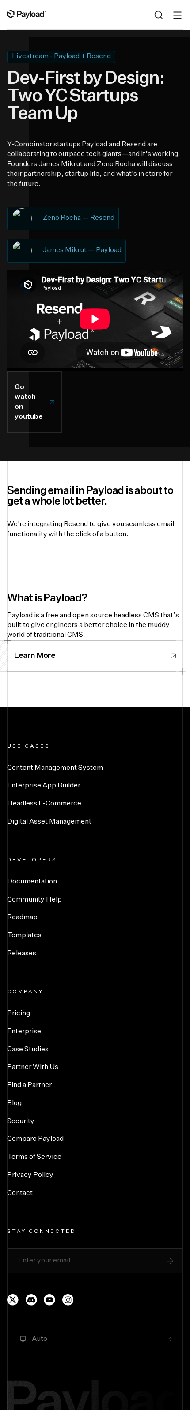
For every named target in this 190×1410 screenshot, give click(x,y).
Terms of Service (34, 1157)
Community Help (34, 899)
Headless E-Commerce (44, 803)
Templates (24, 935)
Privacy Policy (30, 1175)
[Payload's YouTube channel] (49, 1300)
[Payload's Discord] (31, 1300)
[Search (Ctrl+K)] (158, 15)
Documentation (32, 881)
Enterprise (24, 1031)
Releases (21, 953)
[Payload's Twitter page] (13, 1300)
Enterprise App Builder (43, 785)
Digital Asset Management (49, 821)
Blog (14, 1103)
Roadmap (22, 917)
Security (20, 1121)
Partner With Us (32, 1067)
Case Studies (28, 1049)
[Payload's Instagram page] (68, 1300)
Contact (20, 1193)
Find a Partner (29, 1085)
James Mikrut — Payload (82, 250)
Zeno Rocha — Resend (78, 218)
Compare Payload (35, 1139)
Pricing (18, 1013)
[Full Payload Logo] (26, 14)
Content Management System (55, 768)
